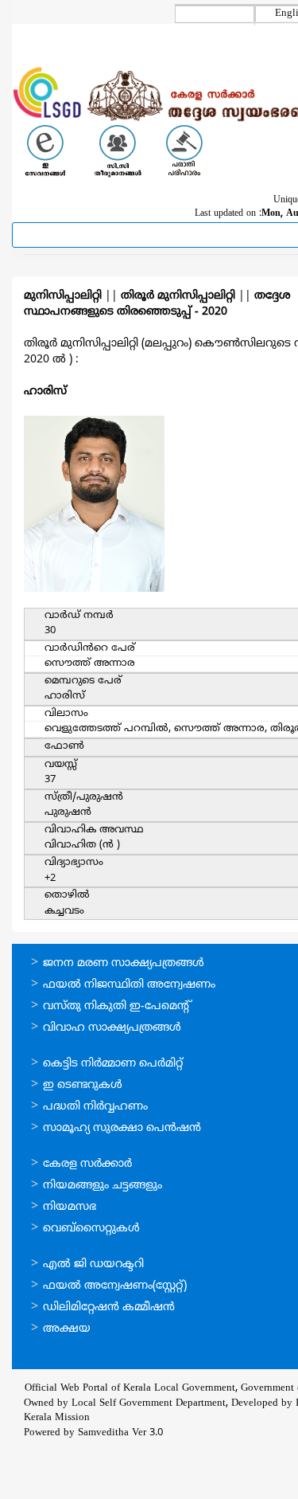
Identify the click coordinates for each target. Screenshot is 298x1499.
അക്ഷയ (67, 1329)
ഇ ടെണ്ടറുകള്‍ (82, 1085)
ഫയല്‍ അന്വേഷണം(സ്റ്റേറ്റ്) (115, 1286)
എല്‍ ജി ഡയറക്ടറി (93, 1264)
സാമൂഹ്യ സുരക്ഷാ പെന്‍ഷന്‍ (122, 1128)
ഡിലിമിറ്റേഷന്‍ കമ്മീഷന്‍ (109, 1307)
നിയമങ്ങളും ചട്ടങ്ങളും (102, 1185)
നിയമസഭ (69, 1207)
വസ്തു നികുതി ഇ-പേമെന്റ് (117, 1006)
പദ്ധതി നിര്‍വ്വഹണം (95, 1106)
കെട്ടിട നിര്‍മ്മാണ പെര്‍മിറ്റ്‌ (113, 1063)
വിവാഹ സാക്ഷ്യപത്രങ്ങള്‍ (112, 1028)
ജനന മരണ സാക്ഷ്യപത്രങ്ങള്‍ (123, 963)
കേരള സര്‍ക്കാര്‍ (87, 1164)
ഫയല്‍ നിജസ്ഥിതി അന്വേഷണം (129, 985)
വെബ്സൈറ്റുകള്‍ (91, 1228)
